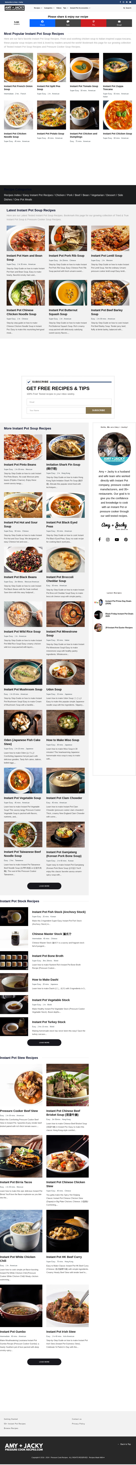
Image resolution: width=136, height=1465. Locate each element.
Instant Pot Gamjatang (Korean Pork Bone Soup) (63, 854)
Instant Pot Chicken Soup (117, 133)
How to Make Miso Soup (62, 740)
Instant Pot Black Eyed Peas (61, 524)
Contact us (77, 1419)
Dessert (110, 195)
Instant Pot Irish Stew (61, 1331)
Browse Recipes (11, 1428)
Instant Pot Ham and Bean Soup (24, 257)
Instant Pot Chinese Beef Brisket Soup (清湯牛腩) (63, 1112)
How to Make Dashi (45, 979)
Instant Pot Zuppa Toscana (113, 88)
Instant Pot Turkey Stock (48, 1022)
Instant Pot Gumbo (13, 1331)
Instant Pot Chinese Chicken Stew (65, 1184)
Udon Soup (54, 689)
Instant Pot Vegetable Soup (22, 798)
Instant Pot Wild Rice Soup (22, 631)
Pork (70, 195)
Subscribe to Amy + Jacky (14, 2)
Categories (48, 8)
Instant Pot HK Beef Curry (64, 1257)
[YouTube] (130, 2)
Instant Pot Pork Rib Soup (66, 255)
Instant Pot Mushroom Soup (23, 689)
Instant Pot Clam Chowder (64, 798)
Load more (44, 886)
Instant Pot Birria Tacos (16, 1182)
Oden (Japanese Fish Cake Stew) (22, 742)
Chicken (60, 195)
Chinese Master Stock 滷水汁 (52, 934)
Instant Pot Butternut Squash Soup (63, 312)
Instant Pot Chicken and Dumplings (83, 135)
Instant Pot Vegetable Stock (51, 1000)
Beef (77, 195)
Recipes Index (12, 195)
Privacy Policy (78, 1424)
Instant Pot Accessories (79, 8)
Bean (86, 195)
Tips (64, 8)
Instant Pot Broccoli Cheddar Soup (59, 579)
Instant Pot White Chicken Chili (17, 1258)
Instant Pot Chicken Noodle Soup (15, 135)
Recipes (37, 8)
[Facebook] (120, 2)
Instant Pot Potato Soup (50, 133)
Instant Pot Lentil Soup (106, 255)
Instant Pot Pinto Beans (20, 464)
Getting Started (11, 1419)
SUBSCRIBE (98, 410)
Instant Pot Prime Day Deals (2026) (118, 602)
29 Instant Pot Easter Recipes (119, 627)
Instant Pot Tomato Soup (84, 86)
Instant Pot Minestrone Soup (61, 633)
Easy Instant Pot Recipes (38, 195)
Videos (58, 8)
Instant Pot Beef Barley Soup (107, 312)
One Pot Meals (23, 199)
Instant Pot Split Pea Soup (48, 88)
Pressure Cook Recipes (59, 1457)
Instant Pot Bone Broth (47, 956)
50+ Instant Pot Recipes (15, 1424)
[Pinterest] (126, 2)
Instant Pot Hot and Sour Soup (21, 524)
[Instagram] (123, 2)
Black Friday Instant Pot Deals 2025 (119, 615)
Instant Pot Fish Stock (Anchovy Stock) (59, 912)
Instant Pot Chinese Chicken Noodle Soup (21, 312)
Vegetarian (97, 195)
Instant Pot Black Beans (20, 577)
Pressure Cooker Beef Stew (19, 1111)
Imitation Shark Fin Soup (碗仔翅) (63, 466)
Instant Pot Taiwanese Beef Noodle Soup (22, 853)
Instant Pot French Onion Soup (18, 88)
